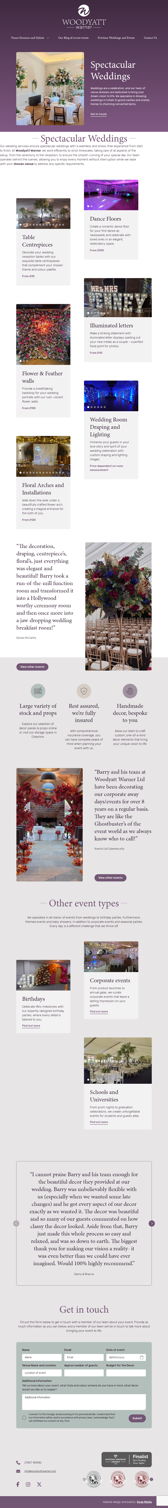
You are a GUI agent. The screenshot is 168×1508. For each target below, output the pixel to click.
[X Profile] (39, 1485)
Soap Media (144, 1502)
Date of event (115, 1349)
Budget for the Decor (120, 1365)
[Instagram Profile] (31, 1485)
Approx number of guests (81, 1365)
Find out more (31, 1025)
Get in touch (99, 114)
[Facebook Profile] (21, 1485)
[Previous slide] (16, 1223)
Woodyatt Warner (28, 150)
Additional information (37, 1380)
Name (26, 1349)
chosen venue (24, 164)
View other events (32, 666)
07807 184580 (33, 1462)
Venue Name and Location (39, 1365)
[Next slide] (152, 1223)
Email (67, 1349)
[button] (20, 225)
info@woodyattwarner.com (40, 1471)
